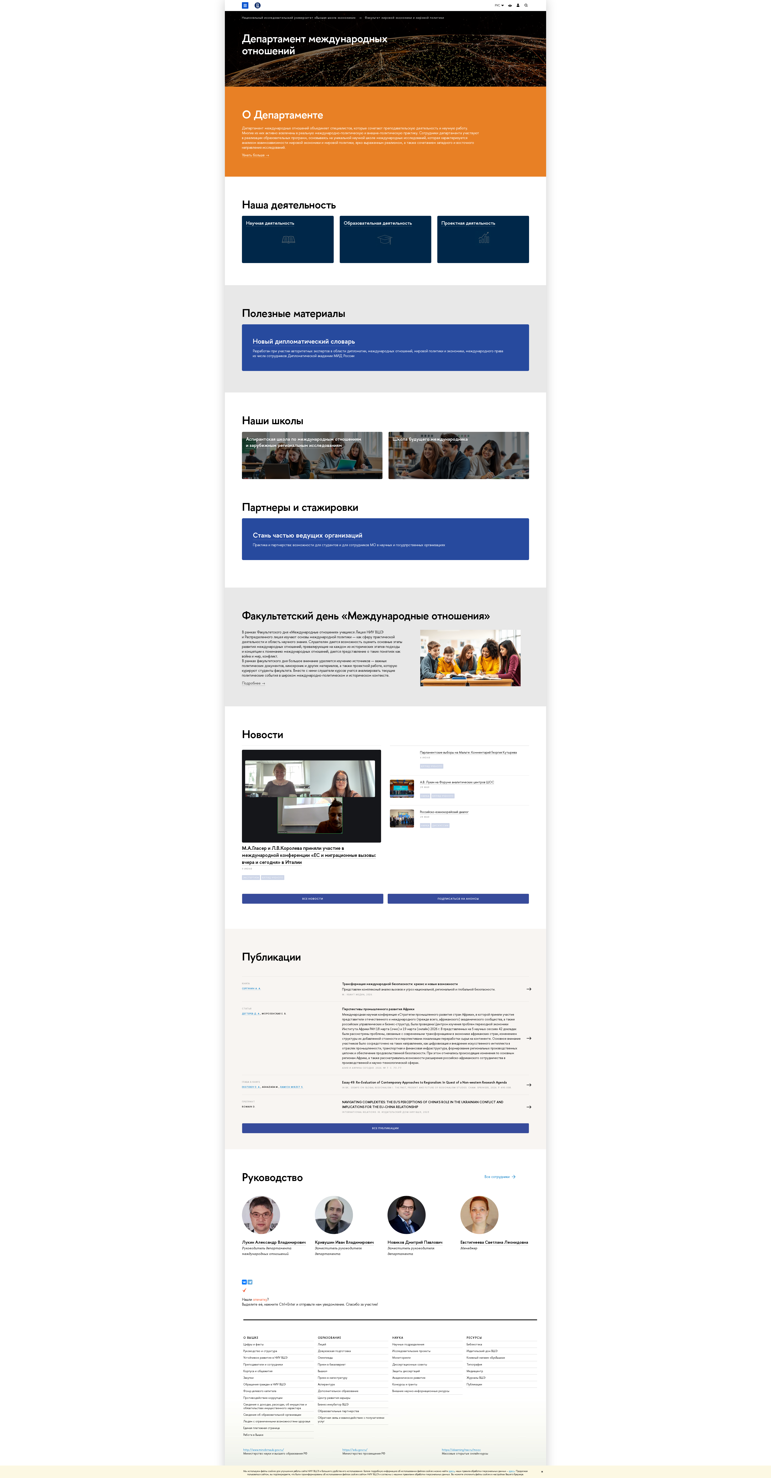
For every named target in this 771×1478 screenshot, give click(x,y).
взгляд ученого (272, 877)
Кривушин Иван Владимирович (344, 1242)
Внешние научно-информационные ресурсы (420, 1391)
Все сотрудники (497, 1176)
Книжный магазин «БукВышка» (486, 1357)
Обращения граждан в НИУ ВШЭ (264, 1384)
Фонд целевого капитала (259, 1391)
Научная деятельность (270, 223)
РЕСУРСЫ (474, 1338)
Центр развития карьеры (334, 1398)
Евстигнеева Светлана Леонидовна (494, 1242)
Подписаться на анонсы (458, 898)
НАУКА (397, 1338)
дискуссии (440, 825)
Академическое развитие (408, 1378)
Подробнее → (253, 683)
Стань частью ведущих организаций (307, 535)
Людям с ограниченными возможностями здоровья (276, 1421)
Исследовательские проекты (411, 1351)
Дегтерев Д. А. (251, 1013)
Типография (474, 1364)
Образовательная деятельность (378, 223)
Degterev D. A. (251, 1087)
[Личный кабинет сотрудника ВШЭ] (518, 5)
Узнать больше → (255, 155)
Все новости (312, 898)
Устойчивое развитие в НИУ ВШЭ (265, 1357)
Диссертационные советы (409, 1364)
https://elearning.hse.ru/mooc (461, 1450)
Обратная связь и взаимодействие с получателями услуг (351, 1419)
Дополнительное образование (338, 1391)
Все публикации (385, 1128)
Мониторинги (401, 1357)
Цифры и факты (253, 1344)
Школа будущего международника (430, 439)
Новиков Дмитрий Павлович (415, 1242)
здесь (452, 1471)
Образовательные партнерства (338, 1411)
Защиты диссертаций (406, 1371)
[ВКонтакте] (244, 1282)
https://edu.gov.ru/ (355, 1450)
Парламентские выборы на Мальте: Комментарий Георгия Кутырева (468, 752)
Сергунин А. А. (251, 988)
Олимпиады (325, 1357)
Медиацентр (475, 1371)
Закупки (248, 1378)
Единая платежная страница (261, 1428)
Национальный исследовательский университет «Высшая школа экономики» (299, 17)
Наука (425, 796)
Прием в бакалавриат (332, 1364)
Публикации (474, 1384)
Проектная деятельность (468, 223)
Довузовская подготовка (334, 1351)
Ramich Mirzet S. (291, 1087)
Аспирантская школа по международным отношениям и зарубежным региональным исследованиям (303, 442)
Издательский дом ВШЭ (482, 1351)
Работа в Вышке (253, 1435)
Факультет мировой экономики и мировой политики (404, 17)
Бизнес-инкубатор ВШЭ (333, 1404)
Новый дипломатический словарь (304, 341)
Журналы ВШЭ (476, 1378)
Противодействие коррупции (262, 1398)
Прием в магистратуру (332, 1378)
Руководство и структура (260, 1351)
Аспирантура (326, 1384)
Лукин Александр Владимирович (274, 1242)
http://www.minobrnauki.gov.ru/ (263, 1450)
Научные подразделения (408, 1344)
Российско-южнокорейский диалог (444, 812)
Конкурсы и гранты (404, 1384)
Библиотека (474, 1344)
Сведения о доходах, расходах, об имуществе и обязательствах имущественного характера (275, 1406)
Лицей (322, 1344)
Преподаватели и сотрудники (263, 1364)
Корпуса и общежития (257, 1371)
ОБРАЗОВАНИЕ (329, 1338)
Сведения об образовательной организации (272, 1415)
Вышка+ (323, 1371)
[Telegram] (250, 1282)
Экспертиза (251, 877)
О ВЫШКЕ (251, 1338)
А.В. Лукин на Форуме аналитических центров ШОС (457, 782)
